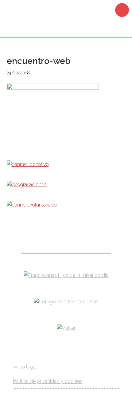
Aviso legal (25, 367)
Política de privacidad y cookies (47, 381)
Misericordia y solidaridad (66, 18)
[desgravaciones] (27, 184)
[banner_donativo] (28, 164)
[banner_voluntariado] (32, 205)
